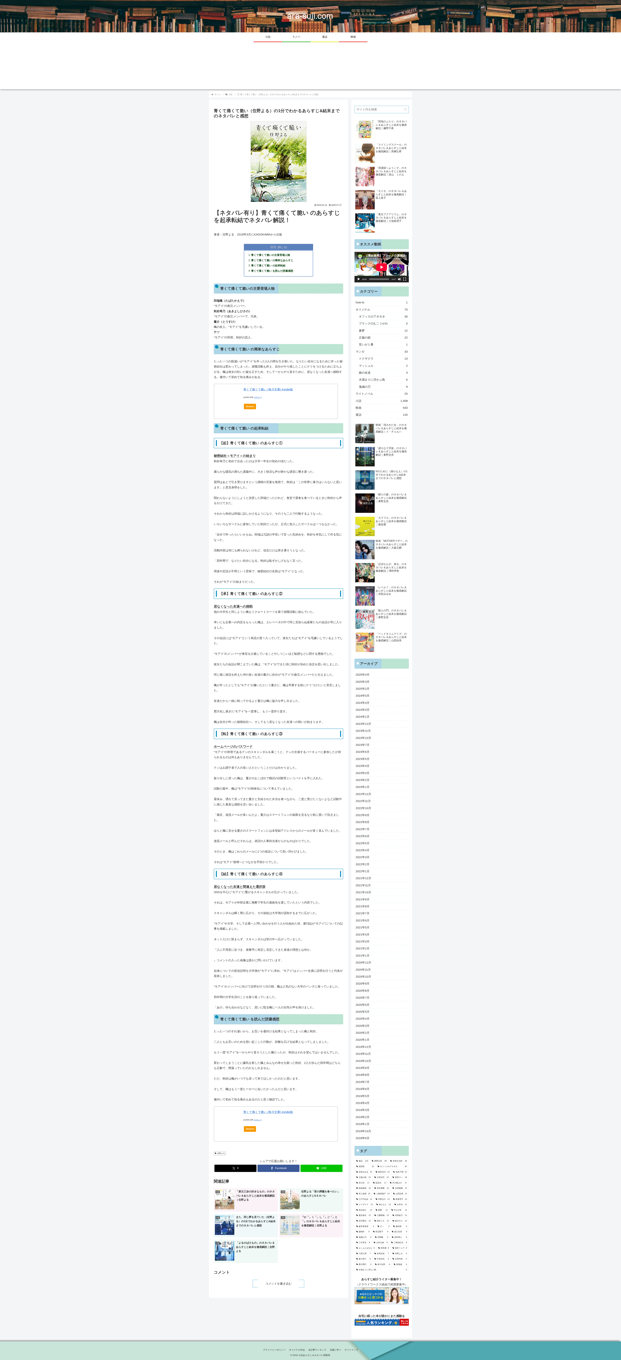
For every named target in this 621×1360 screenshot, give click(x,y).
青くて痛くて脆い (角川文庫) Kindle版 (268, 389)
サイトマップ (351, 1350)
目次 (273, 247)
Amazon (250, 406)
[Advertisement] (310, 66)
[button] (405, 109)
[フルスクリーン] (404, 279)
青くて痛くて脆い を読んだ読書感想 (272, 270)
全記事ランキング (317, 1350)
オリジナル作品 (297, 1350)
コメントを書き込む (278, 1283)
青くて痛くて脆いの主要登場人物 (270, 254)
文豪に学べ (335, 1350)
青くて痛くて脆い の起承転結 (268, 265)
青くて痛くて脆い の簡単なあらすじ (272, 260)
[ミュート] (399, 279)
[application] (381, 267)
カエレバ (258, 397)
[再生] (358, 279)
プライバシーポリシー (274, 1350)
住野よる (221, 1153)
